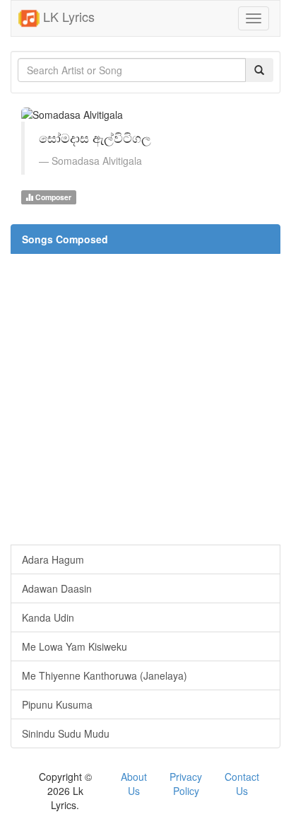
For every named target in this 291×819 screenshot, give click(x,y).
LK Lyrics (67, 16)
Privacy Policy (186, 783)
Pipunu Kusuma (57, 704)
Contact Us (242, 783)
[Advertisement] (145, 399)
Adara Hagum (53, 559)
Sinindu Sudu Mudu (65, 733)
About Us (134, 783)
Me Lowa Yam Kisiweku (74, 646)
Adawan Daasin (57, 588)
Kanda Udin (48, 617)
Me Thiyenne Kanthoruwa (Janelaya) (104, 675)
